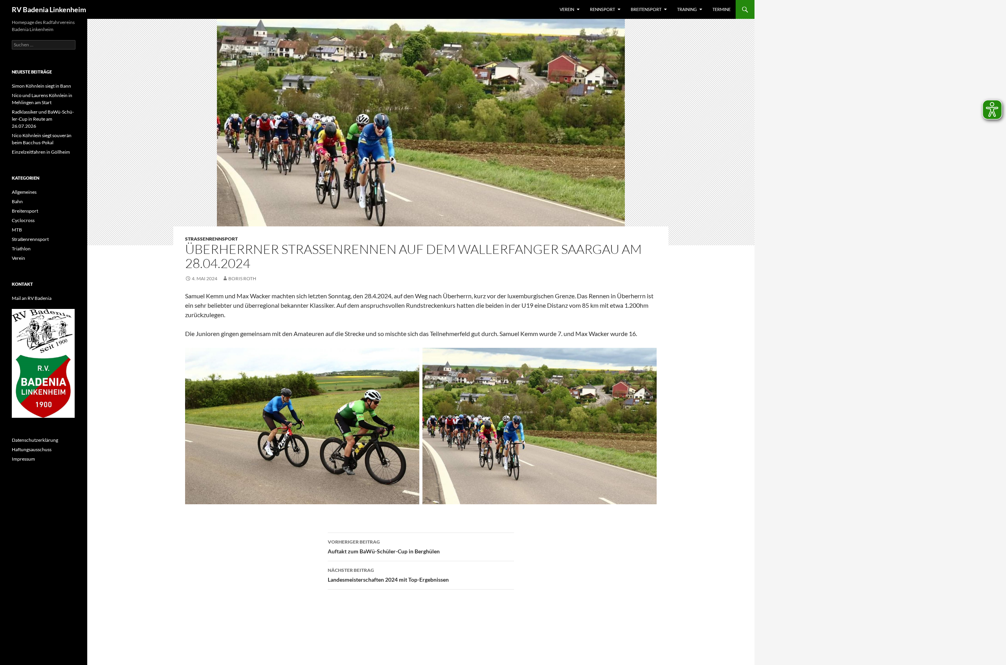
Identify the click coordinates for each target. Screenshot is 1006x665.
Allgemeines (24, 192)
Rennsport (602, 9)
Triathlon (21, 249)
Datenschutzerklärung (35, 440)
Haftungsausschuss (31, 449)
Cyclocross (23, 220)
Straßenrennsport (211, 239)
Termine (721, 9)
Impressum (23, 459)
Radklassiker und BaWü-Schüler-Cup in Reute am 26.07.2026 (43, 119)
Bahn (17, 201)
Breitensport (646, 9)
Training (687, 9)
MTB (17, 230)
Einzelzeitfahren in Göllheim (41, 152)
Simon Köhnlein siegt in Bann (41, 86)
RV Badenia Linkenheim (49, 9)
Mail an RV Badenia (31, 298)
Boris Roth (242, 278)
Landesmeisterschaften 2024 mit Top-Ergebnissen (388, 575)
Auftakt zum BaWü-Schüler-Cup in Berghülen (384, 547)
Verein (567, 9)
